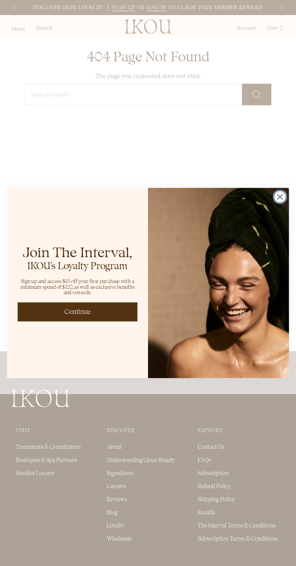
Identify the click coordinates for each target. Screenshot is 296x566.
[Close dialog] (280, 196)
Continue (77, 311)
